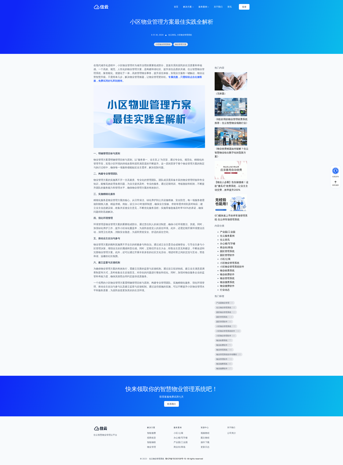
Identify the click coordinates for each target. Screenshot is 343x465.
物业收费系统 (227, 270)
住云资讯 (172, 35)
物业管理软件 (224, 359)
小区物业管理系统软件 (232, 266)
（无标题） (221, 93)
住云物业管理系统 (225, 307)
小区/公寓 (225, 259)
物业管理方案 (180, 44)
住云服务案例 (227, 235)
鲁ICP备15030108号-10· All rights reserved (184, 458)
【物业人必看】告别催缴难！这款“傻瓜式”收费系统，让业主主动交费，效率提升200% (231, 186)
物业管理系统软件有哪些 (228, 354)
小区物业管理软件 (225, 335)
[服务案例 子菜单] (208, 7)
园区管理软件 (227, 255)
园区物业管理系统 (225, 312)
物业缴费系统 (227, 282)
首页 (176, 6)
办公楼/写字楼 (227, 243)
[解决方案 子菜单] (193, 7)
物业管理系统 (227, 278)
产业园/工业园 (227, 231)
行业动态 (225, 289)
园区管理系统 (227, 251)
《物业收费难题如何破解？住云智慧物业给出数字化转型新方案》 (231, 152)
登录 (244, 6)
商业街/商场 (226, 247)
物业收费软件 (227, 274)
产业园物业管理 (224, 303)
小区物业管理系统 (184, 35)
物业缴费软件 (227, 285)
